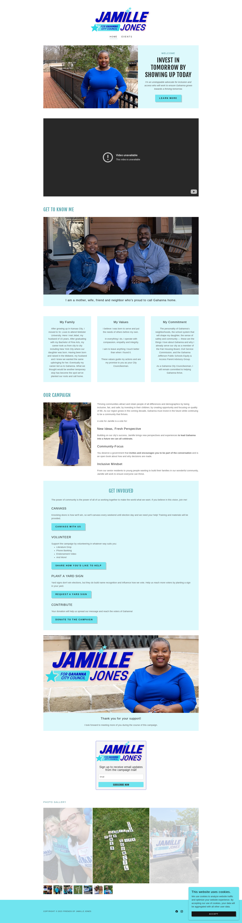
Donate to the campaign (74, 620)
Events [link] (127, 37)
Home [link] (113, 37)
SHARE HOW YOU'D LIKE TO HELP (78, 566)
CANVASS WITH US (68, 527)
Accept (214, 914)
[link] (121, 19)
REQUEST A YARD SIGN (71, 594)
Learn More (168, 98)
